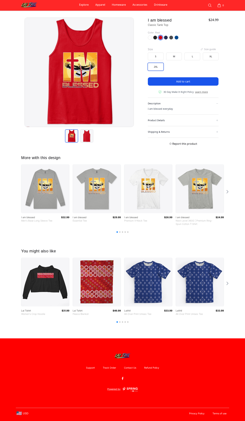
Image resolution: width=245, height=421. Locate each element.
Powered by (113, 389)
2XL (156, 66)
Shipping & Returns (159, 131)
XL (211, 56)
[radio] (156, 56)
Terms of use (219, 413)
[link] (45, 189)
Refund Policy (151, 367)
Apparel (100, 5)
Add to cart (183, 81)
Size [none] (150, 49)
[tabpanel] (79, 72)
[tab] (71, 136)
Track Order (109, 367)
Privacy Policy (196, 413)
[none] (208, 49)
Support (90, 367)
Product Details (156, 120)
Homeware (119, 5)
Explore (84, 5)
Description (154, 103)
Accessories (139, 5)
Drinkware (160, 5)
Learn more (201, 91)
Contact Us (130, 367)
